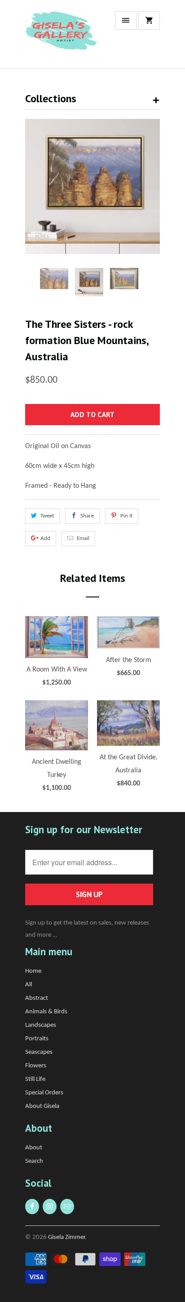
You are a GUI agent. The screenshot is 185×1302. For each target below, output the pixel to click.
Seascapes (39, 1052)
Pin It (126, 516)
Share (87, 516)
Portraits (36, 1038)
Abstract (36, 998)
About (33, 1147)
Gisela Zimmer (66, 1237)
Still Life (35, 1079)
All (28, 984)
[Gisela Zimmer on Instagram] (50, 1206)
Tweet (47, 516)
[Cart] (149, 20)
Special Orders (44, 1092)
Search (34, 1161)
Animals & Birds (46, 1011)
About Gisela (42, 1106)
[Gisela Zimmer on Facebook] (32, 1206)
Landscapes (40, 1025)
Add (45, 538)
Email (83, 538)
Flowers (35, 1065)
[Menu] (126, 20)
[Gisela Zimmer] (61, 37)
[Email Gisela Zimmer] (67, 1206)
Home (33, 971)
